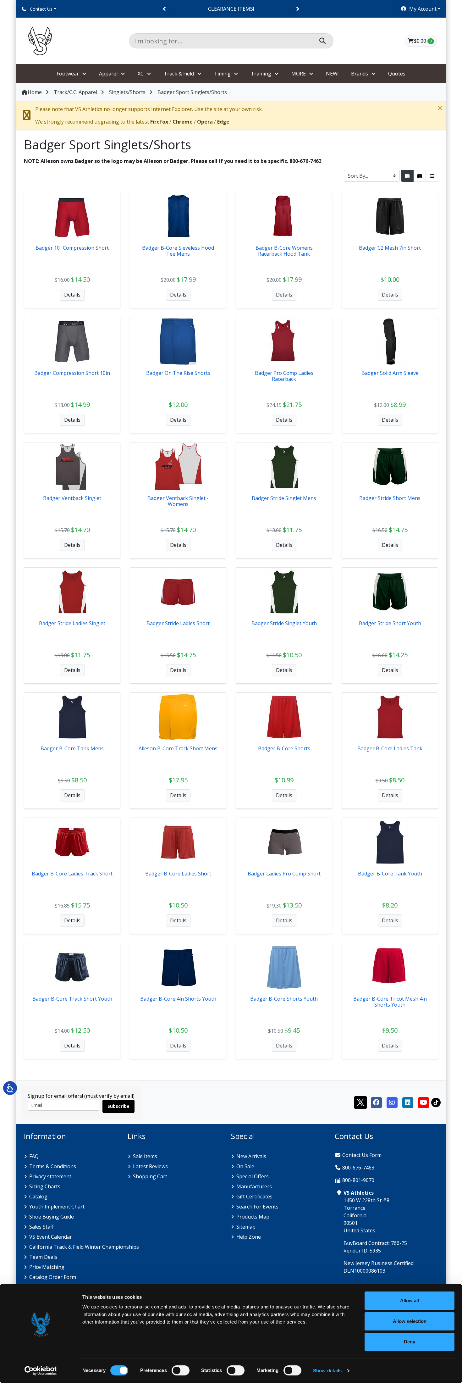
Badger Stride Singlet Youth (284, 623)
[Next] (297, 9)
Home (35, 92)
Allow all (409, 1300)
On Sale (245, 1166)
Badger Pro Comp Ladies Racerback (284, 375)
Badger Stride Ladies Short (178, 623)
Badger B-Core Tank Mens (72, 748)
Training (261, 73)
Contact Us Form (361, 1155)
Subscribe (118, 1106)
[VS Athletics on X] (360, 1101)
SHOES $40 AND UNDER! (231, 8)
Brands (359, 73)
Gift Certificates (254, 1196)
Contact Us (40, 9)
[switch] (181, 1370)
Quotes (396, 73)
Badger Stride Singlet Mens (284, 498)
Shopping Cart (150, 1176)
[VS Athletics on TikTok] (436, 1101)
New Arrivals (251, 1156)
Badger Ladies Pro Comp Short (284, 873)
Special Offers (252, 1176)
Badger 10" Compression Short (72, 247)
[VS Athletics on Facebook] (376, 1101)
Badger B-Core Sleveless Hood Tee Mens (178, 250)
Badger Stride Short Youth (390, 623)
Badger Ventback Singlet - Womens (178, 501)
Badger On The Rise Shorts (178, 372)
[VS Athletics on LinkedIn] (407, 1101)
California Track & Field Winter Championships (84, 1246)
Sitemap (246, 1226)
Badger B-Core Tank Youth (390, 873)
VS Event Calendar (50, 1236)
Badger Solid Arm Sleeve (390, 372)
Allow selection (409, 1321)
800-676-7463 (358, 1167)
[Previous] (164, 9)
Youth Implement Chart (57, 1206)
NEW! (332, 73)
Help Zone (248, 1236)
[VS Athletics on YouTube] (423, 1101)
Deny (409, 1341)
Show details (327, 1370)
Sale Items (145, 1156)
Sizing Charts (44, 1186)
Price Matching (46, 1267)
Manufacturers (254, 1186)
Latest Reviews (150, 1166)
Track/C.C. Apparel (75, 92)
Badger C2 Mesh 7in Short (390, 247)
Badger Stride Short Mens (390, 498)
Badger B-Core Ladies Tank (389, 748)
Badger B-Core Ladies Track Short (72, 873)
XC (141, 73)
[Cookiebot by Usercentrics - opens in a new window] (40, 1370)
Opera (205, 121)
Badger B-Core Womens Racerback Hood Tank (284, 250)
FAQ (34, 1156)
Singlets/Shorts (127, 92)
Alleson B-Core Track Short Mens (178, 748)
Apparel (108, 73)
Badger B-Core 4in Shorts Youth (178, 998)
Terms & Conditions (52, 1166)
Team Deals (43, 1256)
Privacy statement (50, 1176)
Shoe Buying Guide (51, 1216)
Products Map (252, 1216)
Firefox (159, 121)
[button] (420, 9)
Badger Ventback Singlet (72, 498)
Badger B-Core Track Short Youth (72, 998)
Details (72, 294)
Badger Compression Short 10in (72, 372)
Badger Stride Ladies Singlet (72, 623)
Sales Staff (41, 1226)
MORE (298, 73)
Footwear (68, 73)
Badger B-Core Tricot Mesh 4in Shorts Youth (390, 1001)
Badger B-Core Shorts (284, 748)
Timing (222, 73)
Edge (223, 121)
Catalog (38, 1196)
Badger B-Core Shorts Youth (284, 998)
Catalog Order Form (52, 1277)
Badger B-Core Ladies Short (178, 873)
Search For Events (257, 1206)
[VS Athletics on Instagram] (392, 1101)
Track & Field (179, 73)
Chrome (183, 121)
